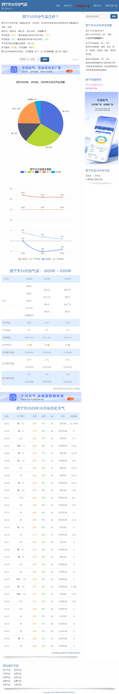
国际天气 (97, 6)
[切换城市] (75, 59)
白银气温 (17, 685)
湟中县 (97, 176)
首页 (58, 6)
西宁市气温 (67, 653)
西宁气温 (6, 670)
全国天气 (68, 6)
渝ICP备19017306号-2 (67, 692)
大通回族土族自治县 (94, 179)
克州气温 (17, 670)
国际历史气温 (111, 6)
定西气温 (17, 674)
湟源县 (88, 176)
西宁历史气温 (91, 89)
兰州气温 (6, 674)
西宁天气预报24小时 (94, 85)
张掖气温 (6, 681)
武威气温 (6, 677)
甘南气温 (6, 685)
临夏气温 (17, 681)
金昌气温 (17, 677)
